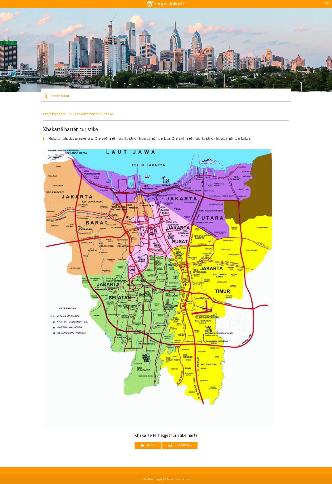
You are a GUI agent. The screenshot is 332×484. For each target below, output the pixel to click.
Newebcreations (178, 479)
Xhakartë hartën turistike (94, 114)
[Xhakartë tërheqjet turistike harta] (158, 426)
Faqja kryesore (54, 114)
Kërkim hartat (60, 96)
